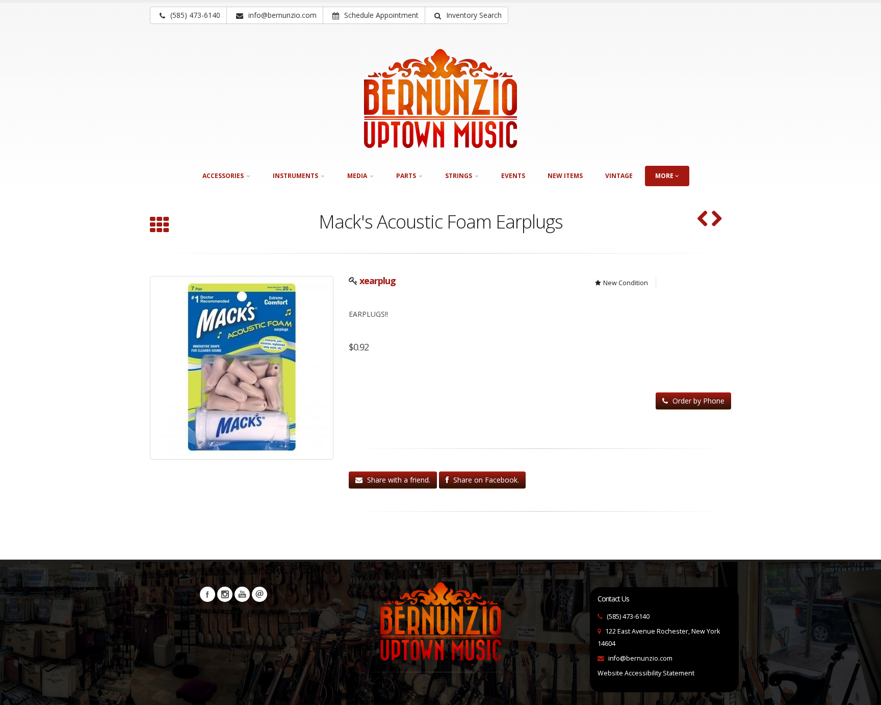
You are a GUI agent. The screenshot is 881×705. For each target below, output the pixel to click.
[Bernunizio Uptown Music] (440, 98)
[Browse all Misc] (159, 226)
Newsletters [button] (259, 594)
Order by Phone (697, 401)
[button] (466, 15)
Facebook (207, 594)
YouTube (242, 594)
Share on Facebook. (485, 480)
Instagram (224, 594)
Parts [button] (407, 175)
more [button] (665, 175)
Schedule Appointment (380, 15)
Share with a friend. (397, 480)
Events (513, 175)
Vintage (619, 175)
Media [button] (358, 175)
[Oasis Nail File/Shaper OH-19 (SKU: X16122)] (716, 220)
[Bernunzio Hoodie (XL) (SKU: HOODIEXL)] (703, 220)
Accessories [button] (223, 175)
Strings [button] (459, 175)
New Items (565, 175)
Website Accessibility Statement (646, 673)
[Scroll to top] (863, 693)
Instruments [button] (296, 175)
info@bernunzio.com (640, 658)
